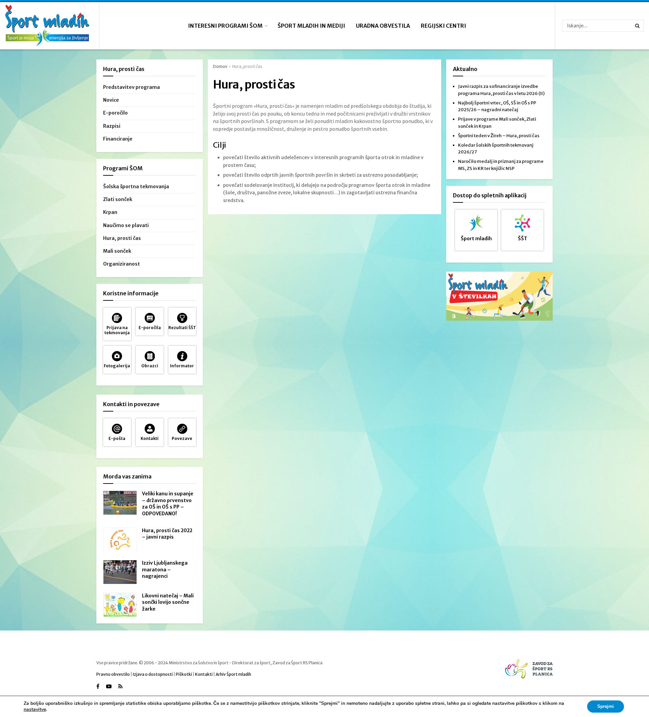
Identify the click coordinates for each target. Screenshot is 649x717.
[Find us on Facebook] (97, 686)
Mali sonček (117, 251)
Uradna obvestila (383, 25)
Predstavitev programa (131, 87)
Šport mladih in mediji (311, 25)
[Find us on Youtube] (109, 686)
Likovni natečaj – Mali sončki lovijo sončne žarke (168, 602)
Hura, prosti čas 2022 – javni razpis (167, 533)
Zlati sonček (117, 199)
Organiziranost (121, 264)
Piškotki (184, 674)
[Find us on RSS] (120, 686)
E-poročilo (115, 113)
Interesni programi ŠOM (225, 25)
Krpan (110, 212)
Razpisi (111, 126)
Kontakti (204, 674)
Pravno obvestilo (113, 674)
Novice (111, 100)
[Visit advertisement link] (499, 296)
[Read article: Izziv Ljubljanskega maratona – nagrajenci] (120, 572)
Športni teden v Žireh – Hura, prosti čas (498, 136)
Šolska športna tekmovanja (136, 186)
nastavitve (35, 710)
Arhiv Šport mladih (233, 674)
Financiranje (118, 139)
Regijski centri (443, 25)
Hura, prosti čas (247, 66)
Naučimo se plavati (126, 225)
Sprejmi (605, 706)
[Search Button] (638, 26)
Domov (220, 66)
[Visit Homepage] (47, 26)
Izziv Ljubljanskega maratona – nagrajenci (165, 569)
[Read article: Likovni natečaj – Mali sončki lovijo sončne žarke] (120, 605)
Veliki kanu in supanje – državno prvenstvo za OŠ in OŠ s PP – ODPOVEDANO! (167, 504)
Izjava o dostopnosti (153, 674)
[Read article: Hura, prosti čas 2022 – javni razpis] (120, 539)
